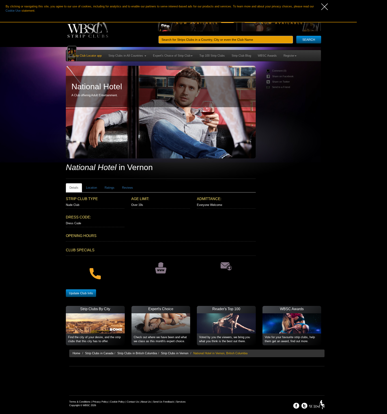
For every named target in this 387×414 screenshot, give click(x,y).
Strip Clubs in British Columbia (137, 353)
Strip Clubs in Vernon (174, 353)
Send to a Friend (281, 87)
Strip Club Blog (241, 55)
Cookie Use (13, 10)
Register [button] (289, 55)
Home (76, 353)
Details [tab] (73, 187)
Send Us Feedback (163, 401)
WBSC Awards (267, 55)
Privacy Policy (100, 401)
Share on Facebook (283, 76)
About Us (146, 401)
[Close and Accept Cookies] (339, 6)
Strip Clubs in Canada (99, 353)
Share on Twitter (281, 81)
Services (181, 401)
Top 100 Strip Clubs (212, 55)
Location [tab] (91, 187)
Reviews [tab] (127, 187)
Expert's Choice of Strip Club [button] (171, 55)
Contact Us (133, 401)
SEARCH (308, 39)
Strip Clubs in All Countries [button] (126, 55)
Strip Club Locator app (87, 55)
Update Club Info (81, 293)
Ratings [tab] (109, 187)
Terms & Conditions (79, 401)
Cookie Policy (117, 401)
